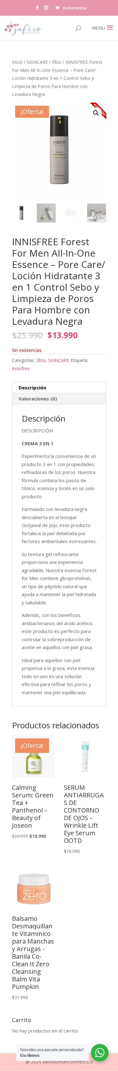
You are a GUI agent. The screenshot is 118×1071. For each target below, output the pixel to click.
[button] (96, 113)
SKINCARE (37, 62)
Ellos (56, 62)
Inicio (17, 62)
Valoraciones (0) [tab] (38, 398)
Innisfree (21, 368)
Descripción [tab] (32, 387)
